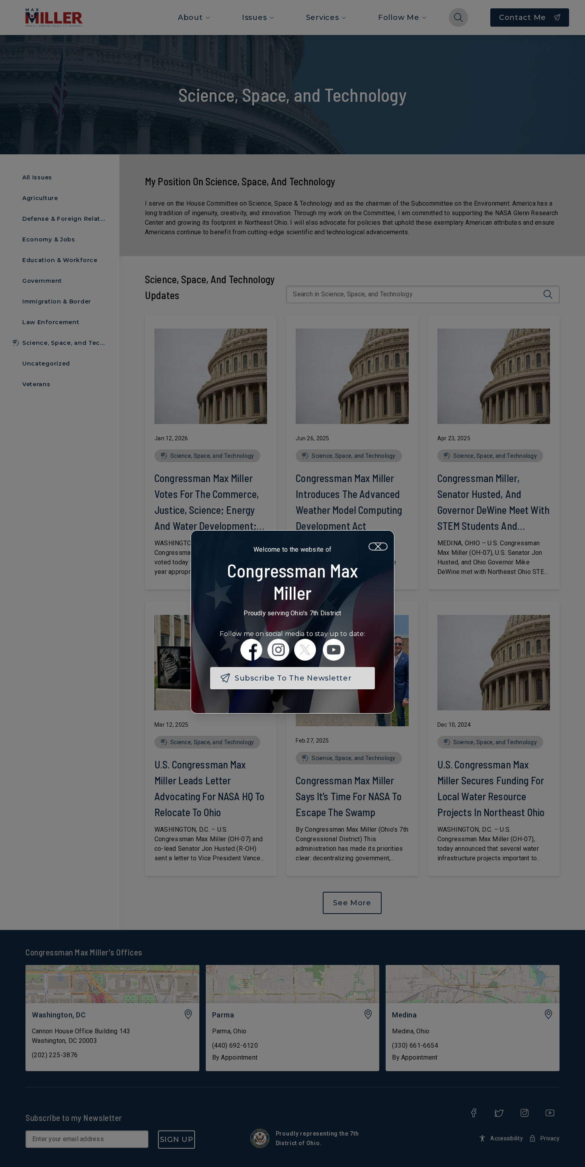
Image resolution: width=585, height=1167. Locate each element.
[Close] (378, 546)
